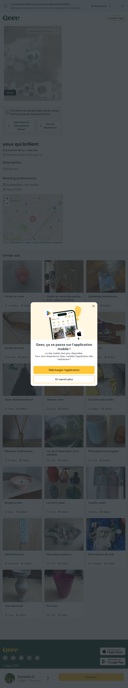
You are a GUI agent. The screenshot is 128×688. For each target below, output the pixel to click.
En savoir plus (64, 379)
